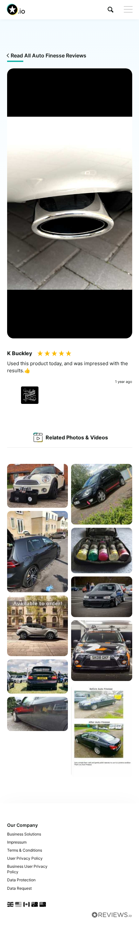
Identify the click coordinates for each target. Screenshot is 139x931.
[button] (110, 9)
